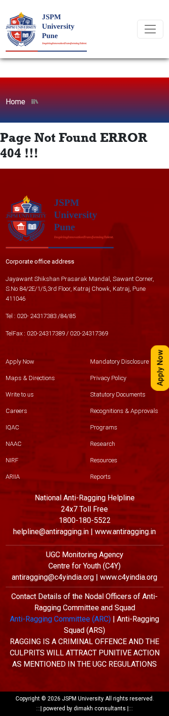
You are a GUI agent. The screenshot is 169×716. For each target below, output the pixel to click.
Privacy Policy (108, 377)
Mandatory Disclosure (119, 361)
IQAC (12, 427)
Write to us (20, 394)
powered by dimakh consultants (84, 708)
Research (102, 443)
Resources (103, 460)
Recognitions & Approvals (124, 410)
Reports (100, 476)
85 (72, 315)
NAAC (14, 443)
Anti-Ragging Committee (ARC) (60, 619)
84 (63, 315)
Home (15, 101)
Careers (16, 410)
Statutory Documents (118, 394)
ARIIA (13, 476)
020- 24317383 (36, 315)
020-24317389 (46, 333)
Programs (103, 427)
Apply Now (20, 361)
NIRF (12, 460)
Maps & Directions (30, 377)
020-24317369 (89, 333)
